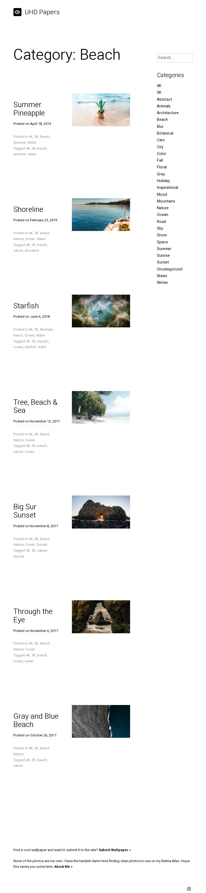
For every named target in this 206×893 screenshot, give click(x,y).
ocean (18, 347)
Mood (162, 194)
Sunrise (163, 255)
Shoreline (28, 209)
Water (32, 142)
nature (18, 250)
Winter (162, 282)
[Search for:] (175, 58)
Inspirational (167, 187)
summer (19, 154)
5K (36, 136)
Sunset (42, 544)
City (160, 147)
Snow (162, 235)
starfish (30, 347)
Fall (160, 160)
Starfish (26, 306)
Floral (162, 167)
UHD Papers (42, 12)
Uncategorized (169, 269)
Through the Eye (33, 616)
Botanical (165, 133)
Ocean (30, 239)
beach (42, 148)
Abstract (164, 99)
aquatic (43, 341)
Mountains (166, 201)
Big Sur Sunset (24, 511)
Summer (19, 142)
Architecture (168, 113)
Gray (161, 174)
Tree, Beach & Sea (35, 406)
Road (161, 222)
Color (161, 154)
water (32, 154)
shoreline (32, 250)
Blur (160, 126)
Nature (18, 239)
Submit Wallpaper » (115, 850)
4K (31, 136)
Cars (161, 140)
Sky (160, 228)
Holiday (163, 181)
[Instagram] (189, 889)
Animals (46, 329)
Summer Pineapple (29, 109)
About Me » (63, 866)
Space (162, 242)
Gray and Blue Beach (35, 720)
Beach (45, 136)
